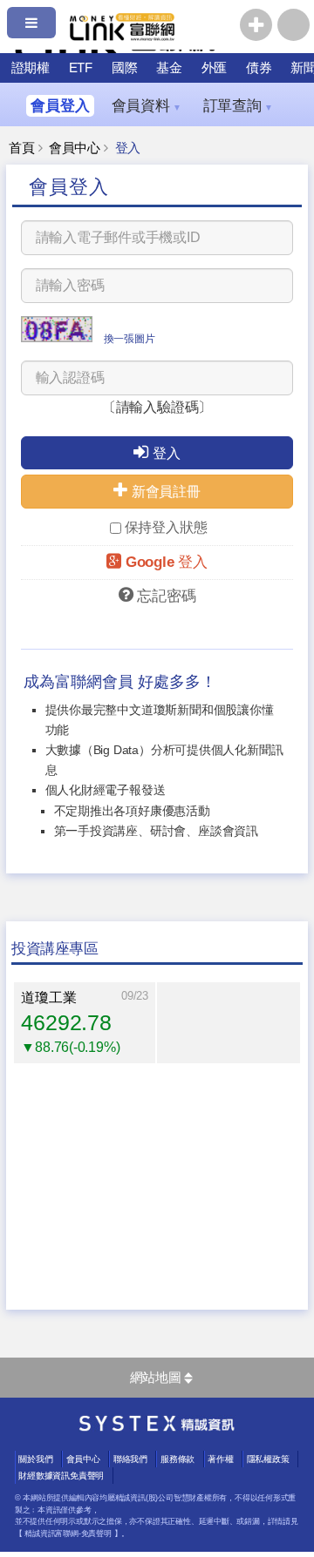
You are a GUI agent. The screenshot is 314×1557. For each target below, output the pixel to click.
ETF (80, 67)
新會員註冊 (166, 491)
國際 (125, 67)
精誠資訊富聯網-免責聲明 (67, 1533)
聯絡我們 (130, 1459)
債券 (259, 67)
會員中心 (74, 148)
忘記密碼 (166, 596)
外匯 (214, 67)
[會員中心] (293, 25)
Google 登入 (167, 562)
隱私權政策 (268, 1459)
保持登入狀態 (166, 527)
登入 (167, 453)
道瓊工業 (48, 997)
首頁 (22, 148)
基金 (169, 67)
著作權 (220, 1459)
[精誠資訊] (157, 1427)
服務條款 (177, 1459)
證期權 (30, 67)
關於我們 (35, 1459)
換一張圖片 (129, 339)
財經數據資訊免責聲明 (61, 1475)
